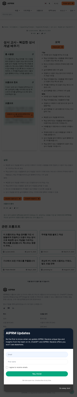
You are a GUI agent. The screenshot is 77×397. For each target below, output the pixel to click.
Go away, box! (64, 388)
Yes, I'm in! (37, 374)
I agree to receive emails (18, 367)
